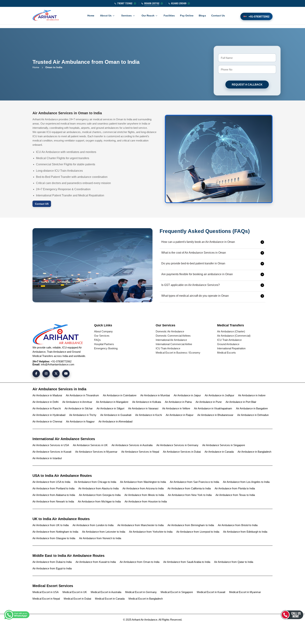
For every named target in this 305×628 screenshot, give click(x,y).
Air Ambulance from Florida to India (235, 488)
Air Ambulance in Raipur (179, 414)
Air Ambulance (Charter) (231, 331)
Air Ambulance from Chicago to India (95, 481)
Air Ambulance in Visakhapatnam (213, 408)
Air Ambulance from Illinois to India (144, 494)
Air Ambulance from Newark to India (53, 501)
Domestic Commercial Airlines (173, 335)
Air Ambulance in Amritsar (77, 401)
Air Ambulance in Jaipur (187, 395)
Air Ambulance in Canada (219, 451)
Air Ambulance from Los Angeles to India (246, 481)
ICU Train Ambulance (168, 348)
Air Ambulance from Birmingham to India (191, 525)
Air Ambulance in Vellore (176, 408)
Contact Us (218, 15)
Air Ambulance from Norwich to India (100, 538)
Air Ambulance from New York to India (190, 494)
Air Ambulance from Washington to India (143, 481)
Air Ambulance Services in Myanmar (96, 451)
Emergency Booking (106, 348)
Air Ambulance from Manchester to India (140, 525)
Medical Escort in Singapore (177, 592)
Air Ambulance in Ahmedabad (115, 421)
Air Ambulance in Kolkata (146, 401)
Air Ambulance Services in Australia (132, 445)
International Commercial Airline (174, 344)
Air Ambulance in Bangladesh (254, 451)
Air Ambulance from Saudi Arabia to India (186, 561)
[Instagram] (46, 373)
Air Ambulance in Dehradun (253, 414)
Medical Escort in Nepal (46, 598)
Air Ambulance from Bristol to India (238, 525)
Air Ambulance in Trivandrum (82, 395)
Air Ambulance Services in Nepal (140, 451)
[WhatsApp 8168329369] (189, 3)
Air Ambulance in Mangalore (112, 401)
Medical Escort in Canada (110, 598)
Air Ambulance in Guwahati (115, 414)
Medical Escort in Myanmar (245, 592)
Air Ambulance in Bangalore (252, 408)
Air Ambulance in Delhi (45, 401)
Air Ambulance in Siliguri (110, 408)
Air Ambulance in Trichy (82, 414)
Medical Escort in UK (74, 592)
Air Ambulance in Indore (251, 395)
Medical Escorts (226, 352)
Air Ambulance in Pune (209, 401)
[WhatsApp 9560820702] (162, 3)
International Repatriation (231, 348)
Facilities (169, 15)
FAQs (97, 339)
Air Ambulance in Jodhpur (219, 395)
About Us (106, 15)
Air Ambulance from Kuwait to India (96, 561)
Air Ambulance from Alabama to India (53, 494)
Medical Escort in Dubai (77, 598)
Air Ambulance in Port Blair (241, 401)
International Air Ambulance (171, 339)
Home (90, 15)
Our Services (101, 335)
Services (126, 15)
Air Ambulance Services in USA (50, 445)
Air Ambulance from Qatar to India (233, 561)
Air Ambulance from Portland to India (53, 488)
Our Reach (148, 15)
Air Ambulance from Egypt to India (52, 568)
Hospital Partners (104, 344)
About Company (103, 331)
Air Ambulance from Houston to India (146, 501)
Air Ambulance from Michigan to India (99, 501)
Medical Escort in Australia (106, 592)
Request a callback (247, 84)
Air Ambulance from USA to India (51, 481)
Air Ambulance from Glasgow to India (53, 538)
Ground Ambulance (228, 344)
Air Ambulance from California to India (189, 488)
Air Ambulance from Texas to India (235, 494)
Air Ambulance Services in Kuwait (51, 451)
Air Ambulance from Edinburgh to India (245, 531)
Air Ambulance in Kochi (148, 414)
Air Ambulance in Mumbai (155, 395)
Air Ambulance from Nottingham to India (55, 531)
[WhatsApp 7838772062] (135, 3)
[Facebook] (36, 373)
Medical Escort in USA (45, 592)
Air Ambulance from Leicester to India (103, 531)
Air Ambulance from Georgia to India (100, 494)
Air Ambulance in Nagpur (80, 421)
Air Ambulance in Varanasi (143, 408)
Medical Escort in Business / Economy (178, 352)
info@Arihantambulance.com (57, 364)
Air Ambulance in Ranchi (46, 408)
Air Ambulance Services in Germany (177, 445)
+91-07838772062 (259, 16)
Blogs (202, 15)
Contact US (42, 203)
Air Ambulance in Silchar (79, 408)
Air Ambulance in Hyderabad (48, 414)
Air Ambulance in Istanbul (47, 458)
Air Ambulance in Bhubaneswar (215, 414)
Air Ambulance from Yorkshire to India (150, 531)
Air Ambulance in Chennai (47, 421)
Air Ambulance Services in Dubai (182, 451)
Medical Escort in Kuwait (211, 592)
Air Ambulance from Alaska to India (98, 488)
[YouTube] (66, 373)
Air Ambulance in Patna (178, 401)
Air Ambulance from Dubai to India (52, 561)
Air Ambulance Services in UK (90, 445)
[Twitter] (56, 373)
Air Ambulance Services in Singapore (223, 445)
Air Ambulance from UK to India (50, 525)
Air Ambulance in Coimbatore (119, 395)
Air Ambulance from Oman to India (139, 561)
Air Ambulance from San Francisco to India (194, 481)
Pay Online (186, 15)
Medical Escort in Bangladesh (145, 598)
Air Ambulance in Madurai (47, 395)
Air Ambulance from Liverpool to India (197, 531)
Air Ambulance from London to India (93, 525)
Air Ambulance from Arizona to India (143, 488)
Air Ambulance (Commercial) (233, 335)
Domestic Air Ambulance (170, 331)
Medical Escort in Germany (141, 592)
